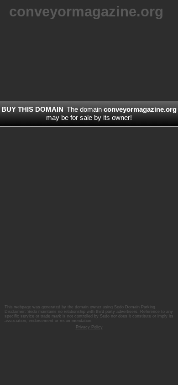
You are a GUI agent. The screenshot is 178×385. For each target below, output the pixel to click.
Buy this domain (32, 109)
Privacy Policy (89, 327)
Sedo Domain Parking (134, 307)
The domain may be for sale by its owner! (111, 113)
